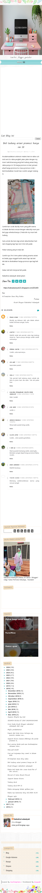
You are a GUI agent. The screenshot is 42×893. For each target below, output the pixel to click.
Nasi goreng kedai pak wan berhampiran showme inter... (22, 745)
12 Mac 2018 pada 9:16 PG (25, 407)
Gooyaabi (37, 882)
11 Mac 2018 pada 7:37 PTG (28, 317)
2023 (8, 675)
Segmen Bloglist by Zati (16, 717)
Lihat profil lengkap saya (20, 825)
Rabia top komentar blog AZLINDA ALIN (23, 793)
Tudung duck (12, 782)
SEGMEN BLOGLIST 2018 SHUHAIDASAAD (23, 720)
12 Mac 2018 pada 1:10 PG (25, 394)
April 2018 (12, 712)
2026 (8, 667)
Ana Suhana (14, 465)
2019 (8, 686)
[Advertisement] (10, 100)
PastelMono (10, 633)
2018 (8, 688)
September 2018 (15, 699)
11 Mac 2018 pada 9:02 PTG (23, 375)
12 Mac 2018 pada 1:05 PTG (28, 435)
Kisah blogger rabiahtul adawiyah (20, 766)
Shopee (8, 866)
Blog (7, 853)
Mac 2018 (12, 715)
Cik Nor (13, 407)
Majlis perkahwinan (15, 729)
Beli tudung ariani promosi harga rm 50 (22, 762)
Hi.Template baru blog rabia (18, 759)
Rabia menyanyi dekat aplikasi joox (20, 789)
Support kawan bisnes (16, 778)
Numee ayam (11, 646)
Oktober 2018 (13, 696)
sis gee (12, 362)
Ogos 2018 (12, 701)
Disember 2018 (14, 691)
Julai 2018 (12, 704)
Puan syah (14, 317)
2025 (8, 670)
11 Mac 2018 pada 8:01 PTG (24, 332)
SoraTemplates (15, 882)
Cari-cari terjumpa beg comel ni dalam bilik (22, 754)
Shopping (9, 870)
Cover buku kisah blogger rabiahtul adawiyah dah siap (20, 725)
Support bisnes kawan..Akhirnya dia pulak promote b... (23, 740)
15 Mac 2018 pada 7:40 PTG (29, 478)
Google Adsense (11, 857)
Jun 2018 (11, 707)
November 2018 (14, 693)
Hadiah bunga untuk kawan (17, 619)
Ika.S (12, 375)
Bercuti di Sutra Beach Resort (19, 775)
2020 (8, 683)
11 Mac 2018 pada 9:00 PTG (25, 362)
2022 (8, 678)
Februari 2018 (13, 799)
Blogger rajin (12, 796)
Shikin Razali (15, 420)
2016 (8, 807)
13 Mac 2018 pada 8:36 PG (24, 448)
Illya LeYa (14, 435)
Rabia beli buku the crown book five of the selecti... (22, 770)
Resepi (8, 862)
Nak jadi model (13, 750)
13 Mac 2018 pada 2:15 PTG (29, 465)
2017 (8, 804)
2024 (8, 673)
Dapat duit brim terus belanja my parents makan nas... (20, 734)
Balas (11, 326)
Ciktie (12, 332)
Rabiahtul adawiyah (22, 819)
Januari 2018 (13, 802)
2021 (8, 680)
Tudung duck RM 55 (15, 786)
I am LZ (12, 448)
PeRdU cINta (14, 349)
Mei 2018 (11, 709)
